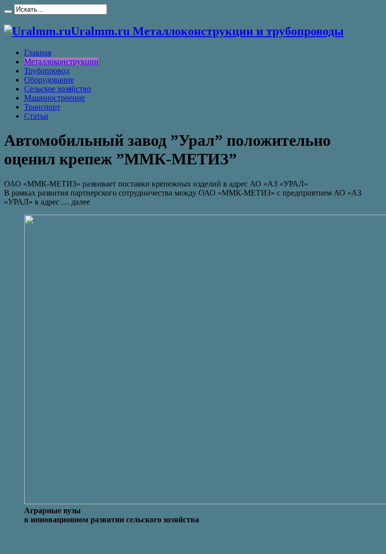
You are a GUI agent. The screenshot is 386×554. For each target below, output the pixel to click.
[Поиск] (8, 11)
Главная (37, 52)
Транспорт (42, 107)
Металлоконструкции (61, 61)
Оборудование (49, 79)
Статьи (36, 116)
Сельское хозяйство (57, 88)
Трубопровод (46, 70)
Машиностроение (54, 98)
